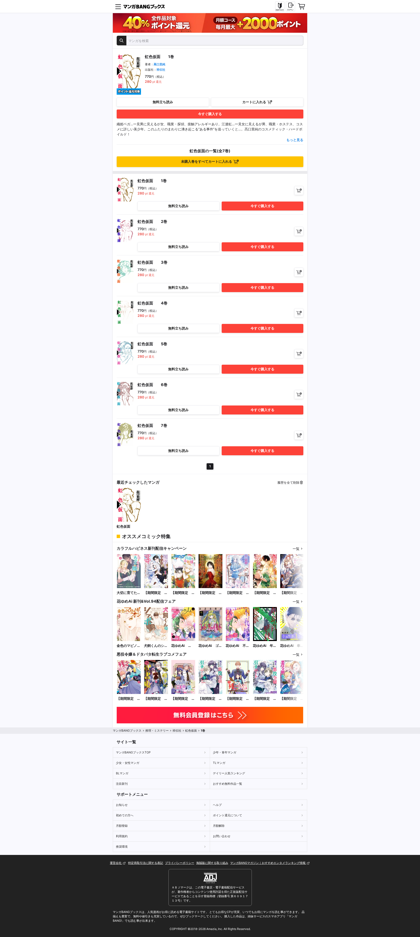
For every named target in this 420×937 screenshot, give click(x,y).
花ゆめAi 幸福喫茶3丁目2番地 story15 (292, 645)
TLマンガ (219, 763)
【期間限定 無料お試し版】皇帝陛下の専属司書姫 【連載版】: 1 (183, 698)
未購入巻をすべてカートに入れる (206, 161)
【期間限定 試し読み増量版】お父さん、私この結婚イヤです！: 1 (237, 593)
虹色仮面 (123, 526)
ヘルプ (217, 805)
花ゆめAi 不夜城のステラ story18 (237, 645)
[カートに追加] (298, 190)
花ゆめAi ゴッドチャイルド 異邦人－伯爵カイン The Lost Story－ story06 (210, 645)
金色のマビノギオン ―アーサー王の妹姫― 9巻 (128, 645)
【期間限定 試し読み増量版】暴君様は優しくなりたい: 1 (292, 593)
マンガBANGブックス (127, 730)
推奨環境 (122, 846)
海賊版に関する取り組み (212, 863)
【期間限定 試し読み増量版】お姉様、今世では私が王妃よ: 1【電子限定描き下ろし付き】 (210, 593)
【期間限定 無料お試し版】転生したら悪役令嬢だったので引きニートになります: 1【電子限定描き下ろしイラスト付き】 (210, 698)
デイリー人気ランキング (229, 773)
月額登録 (122, 825)
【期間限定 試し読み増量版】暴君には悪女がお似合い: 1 (265, 593)
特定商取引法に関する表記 (145, 863)
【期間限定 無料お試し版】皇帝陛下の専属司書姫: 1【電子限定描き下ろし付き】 (156, 698)
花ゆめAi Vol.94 (179, 645)
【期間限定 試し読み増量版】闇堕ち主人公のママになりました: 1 (156, 593)
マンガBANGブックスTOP (133, 752)
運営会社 (116, 863)
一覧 (296, 549)
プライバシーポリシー (179, 863)
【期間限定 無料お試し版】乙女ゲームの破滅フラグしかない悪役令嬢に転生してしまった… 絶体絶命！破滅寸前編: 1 (292, 698)
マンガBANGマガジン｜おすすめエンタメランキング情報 (268, 863)
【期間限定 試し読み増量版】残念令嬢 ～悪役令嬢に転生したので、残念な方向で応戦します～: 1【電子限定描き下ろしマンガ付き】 (128, 698)
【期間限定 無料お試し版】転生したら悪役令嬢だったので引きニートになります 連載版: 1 (265, 698)
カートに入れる (254, 102)
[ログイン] (290, 6)
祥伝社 (161, 69)
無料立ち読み (163, 102)
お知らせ (122, 805)
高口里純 (159, 64)
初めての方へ (124, 815)
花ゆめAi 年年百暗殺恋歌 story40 (265, 645)
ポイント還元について (227, 815)
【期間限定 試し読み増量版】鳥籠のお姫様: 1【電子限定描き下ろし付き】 (183, 593)
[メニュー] (118, 6)
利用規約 (122, 836)
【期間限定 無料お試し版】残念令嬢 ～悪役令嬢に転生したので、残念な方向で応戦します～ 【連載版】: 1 (237, 698)
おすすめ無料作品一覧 (227, 783)
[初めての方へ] (280, 6)
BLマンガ (122, 773)
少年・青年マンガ (224, 752)
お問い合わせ (221, 836)
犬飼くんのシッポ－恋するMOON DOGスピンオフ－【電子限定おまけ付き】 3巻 (156, 645)
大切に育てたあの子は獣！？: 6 (129, 593)
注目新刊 (122, 783)
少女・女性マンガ (127, 763)
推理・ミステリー (157, 730)
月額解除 (219, 825)
